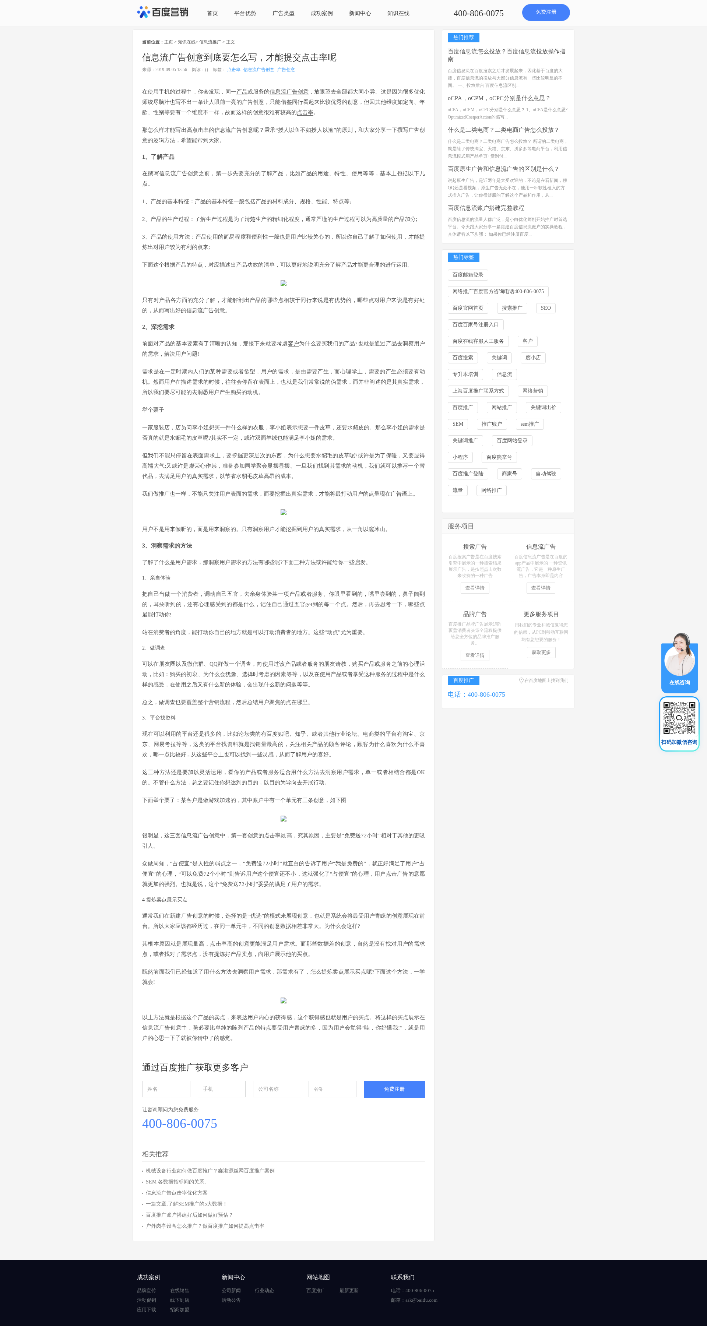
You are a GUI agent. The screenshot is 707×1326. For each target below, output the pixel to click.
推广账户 (492, 424)
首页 (212, 13)
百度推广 (463, 407)
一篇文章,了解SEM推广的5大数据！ (187, 1204)
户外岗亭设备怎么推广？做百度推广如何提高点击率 (205, 1226)
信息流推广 (210, 42)
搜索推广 (512, 308)
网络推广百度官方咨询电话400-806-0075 (498, 291)
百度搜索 (463, 357)
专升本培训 (465, 374)
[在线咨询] (679, 662)
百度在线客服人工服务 (478, 341)
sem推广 (530, 424)
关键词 (499, 357)
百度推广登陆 (468, 473)
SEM (458, 424)
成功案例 (322, 13)
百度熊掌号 (499, 457)
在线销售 (179, 1290)
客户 (528, 341)
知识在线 (398, 13)
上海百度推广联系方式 (478, 391)
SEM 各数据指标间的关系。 (178, 1182)
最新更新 (349, 1290)
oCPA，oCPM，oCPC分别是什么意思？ (499, 98)
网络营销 (533, 391)
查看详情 (475, 588)
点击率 (233, 69)
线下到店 (179, 1300)
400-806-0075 (479, 13)
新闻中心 (360, 13)
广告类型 (283, 13)
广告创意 (286, 69)
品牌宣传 (146, 1290)
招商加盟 (179, 1309)
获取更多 (541, 652)
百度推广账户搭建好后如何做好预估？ (189, 1215)
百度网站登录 (512, 440)
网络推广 (491, 490)
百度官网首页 (468, 308)
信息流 (504, 374)
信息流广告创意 (258, 69)
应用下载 (146, 1309)
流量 (458, 490)
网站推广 (502, 407)
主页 (168, 42)
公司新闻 (231, 1290)
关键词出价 (543, 407)
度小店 (533, 357)
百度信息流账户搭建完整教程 (486, 208)
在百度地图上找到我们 (546, 680)
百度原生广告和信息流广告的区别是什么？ (504, 169)
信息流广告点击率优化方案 (177, 1193)
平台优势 (245, 13)
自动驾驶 (546, 473)
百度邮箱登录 (468, 275)
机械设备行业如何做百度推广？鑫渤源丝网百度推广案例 (210, 1171)
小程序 (460, 457)
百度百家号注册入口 (476, 324)
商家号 (509, 473)
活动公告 (231, 1300)
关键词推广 (465, 440)
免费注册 (546, 12)
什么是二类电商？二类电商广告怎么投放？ (504, 130)
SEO (546, 308)
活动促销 (146, 1300)
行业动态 (264, 1290)
